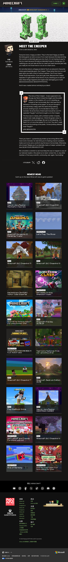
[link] (14, 488)
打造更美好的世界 (23, 530)
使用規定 (24, 556)
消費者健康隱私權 (16, 556)
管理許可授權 (33, 541)
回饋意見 (33, 513)
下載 (32, 517)
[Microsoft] (60, 552)
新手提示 (33, 508)
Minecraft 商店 (34, 503)
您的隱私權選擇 (9, 558)
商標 (29, 556)
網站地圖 (33, 515)
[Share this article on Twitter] (33, 162)
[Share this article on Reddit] (38, 162)
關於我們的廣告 (35, 556)
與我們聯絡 (33, 519)
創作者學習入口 (23, 523)
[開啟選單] (63, 3)
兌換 (32, 526)
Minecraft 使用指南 (24, 541)
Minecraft (21, 501)
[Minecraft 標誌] (12, 3)
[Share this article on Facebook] (43, 162)
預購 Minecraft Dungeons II (37, 10)
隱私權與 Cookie (6, 556)
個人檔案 (33, 524)
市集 (32, 501)
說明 (32, 510)
